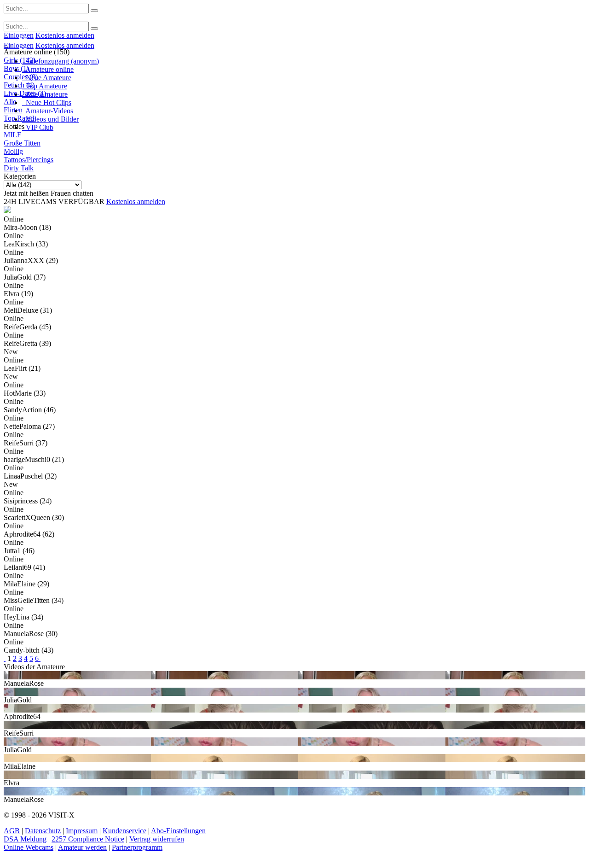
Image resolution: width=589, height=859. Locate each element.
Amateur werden (82, 847)
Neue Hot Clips (46, 102)
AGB (12, 831)
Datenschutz (43, 831)
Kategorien (20, 176)
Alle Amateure (45, 94)
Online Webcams (28, 847)
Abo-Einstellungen (178, 831)
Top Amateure (44, 86)
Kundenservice (124, 831)
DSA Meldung (25, 839)
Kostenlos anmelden (64, 35)
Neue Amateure (46, 78)
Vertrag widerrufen (156, 839)
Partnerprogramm (137, 847)
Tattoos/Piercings (28, 160)
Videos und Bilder (50, 119)
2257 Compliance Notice (88, 839)
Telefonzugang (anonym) (60, 61)
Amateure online (48, 69)
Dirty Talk (19, 168)
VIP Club (37, 127)
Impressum (82, 831)
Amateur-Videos (47, 111)
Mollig (13, 151)
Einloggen (19, 35)
